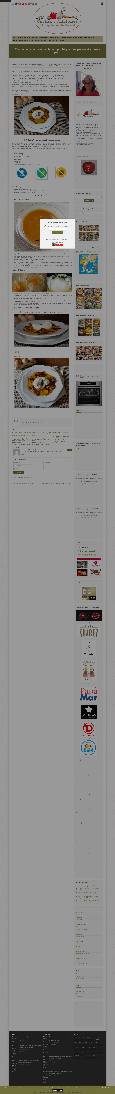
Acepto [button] (55, 1090)
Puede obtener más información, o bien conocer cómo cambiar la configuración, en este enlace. (57, 1092)
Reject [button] (60, 1090)
